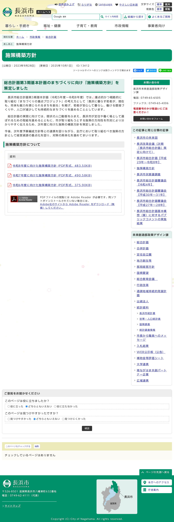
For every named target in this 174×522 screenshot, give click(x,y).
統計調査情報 (147, 330)
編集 (37, 446)
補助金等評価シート (150, 358)
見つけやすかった (21, 419)
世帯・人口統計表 (150, 319)
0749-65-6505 (151, 98)
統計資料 (143, 307)
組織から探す (136, 17)
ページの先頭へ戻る (158, 472)
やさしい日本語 (128, 5)
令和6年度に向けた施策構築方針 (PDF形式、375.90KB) (52, 185)
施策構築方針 (146, 168)
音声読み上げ (67, 4)
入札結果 (143, 346)
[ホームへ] (18, 15)
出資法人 (143, 301)
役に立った (17, 406)
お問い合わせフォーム (151, 119)
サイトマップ (13, 506)
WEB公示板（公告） (151, 352)
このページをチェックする (18, 446)
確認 (87, 428)
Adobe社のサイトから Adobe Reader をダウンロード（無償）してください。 (77, 206)
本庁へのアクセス (158, 482)
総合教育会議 (147, 279)
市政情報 (35, 37)
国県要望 (143, 273)
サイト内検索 (111, 16)
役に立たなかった (67, 406)
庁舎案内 (153, 490)
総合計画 (51, 37)
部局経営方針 (146, 266)
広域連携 (143, 380)
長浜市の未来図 (147, 137)
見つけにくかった (75, 419)
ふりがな (86, 5)
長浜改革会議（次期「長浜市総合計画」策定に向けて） (152, 147)
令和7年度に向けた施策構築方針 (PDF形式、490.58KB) (52, 175)
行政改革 (143, 285)
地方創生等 (144, 260)
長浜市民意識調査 (149, 174)
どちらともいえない (40, 406)
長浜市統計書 (147, 313)
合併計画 (143, 248)
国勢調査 (145, 324)
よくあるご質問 (161, 17)
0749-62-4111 (20, 495)
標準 (159, 4)
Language (105, 4)
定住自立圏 (144, 254)
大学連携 (143, 364)
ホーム (20, 37)
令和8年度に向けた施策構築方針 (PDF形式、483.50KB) (52, 165)
